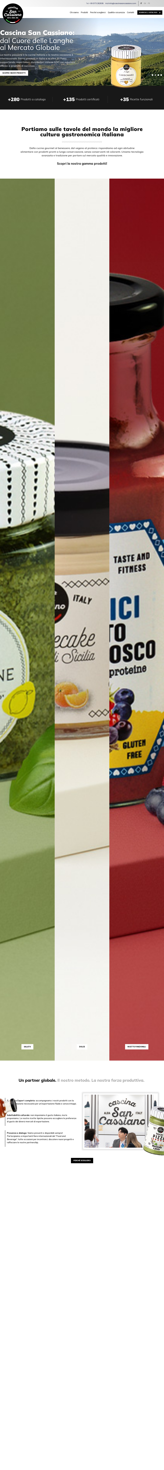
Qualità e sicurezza (116, 12)
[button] (152, 75)
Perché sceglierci (98, 12)
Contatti (130, 12)
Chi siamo (74, 12)
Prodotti (84, 12)
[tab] (38, 1080)
